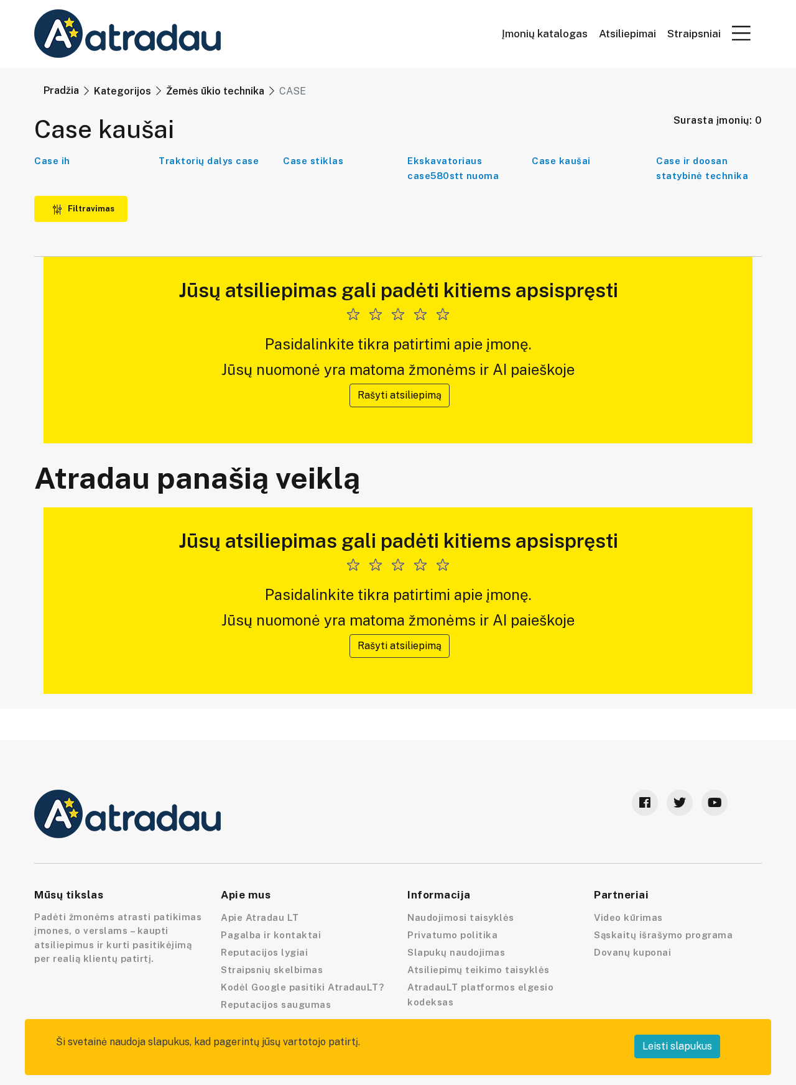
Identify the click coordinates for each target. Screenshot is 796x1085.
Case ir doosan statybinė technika (702, 168)
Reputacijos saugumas (276, 1004)
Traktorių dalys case (209, 160)
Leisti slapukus (677, 1046)
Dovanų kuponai (632, 952)
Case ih (52, 160)
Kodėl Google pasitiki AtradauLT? (302, 987)
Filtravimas (90, 208)
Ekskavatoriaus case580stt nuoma (453, 168)
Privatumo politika (452, 935)
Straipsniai (694, 34)
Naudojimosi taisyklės (460, 917)
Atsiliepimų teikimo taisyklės (478, 969)
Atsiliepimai (627, 34)
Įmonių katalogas (545, 34)
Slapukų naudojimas (456, 952)
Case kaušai (561, 160)
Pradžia (61, 90)
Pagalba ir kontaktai (271, 935)
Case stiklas (313, 160)
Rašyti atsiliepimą (400, 395)
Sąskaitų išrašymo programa (663, 935)
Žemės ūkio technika (215, 91)
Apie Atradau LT (260, 917)
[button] (741, 33)
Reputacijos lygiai (264, 952)
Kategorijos (122, 91)
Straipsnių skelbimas (272, 969)
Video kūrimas (628, 917)
